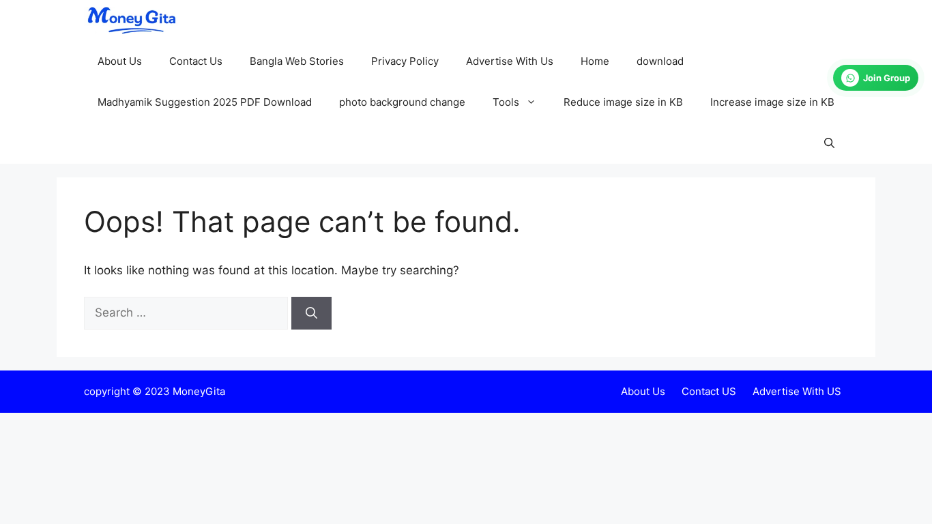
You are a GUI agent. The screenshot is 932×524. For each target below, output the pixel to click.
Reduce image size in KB (623, 102)
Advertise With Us (509, 61)
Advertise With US (797, 391)
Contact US (709, 391)
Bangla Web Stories (297, 61)
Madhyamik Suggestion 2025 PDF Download (205, 102)
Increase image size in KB (772, 102)
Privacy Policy (405, 61)
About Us (120, 61)
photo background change (402, 102)
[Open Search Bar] (829, 143)
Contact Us (195, 61)
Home (595, 61)
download (660, 61)
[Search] (311, 313)
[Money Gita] (130, 20)
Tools (506, 102)
